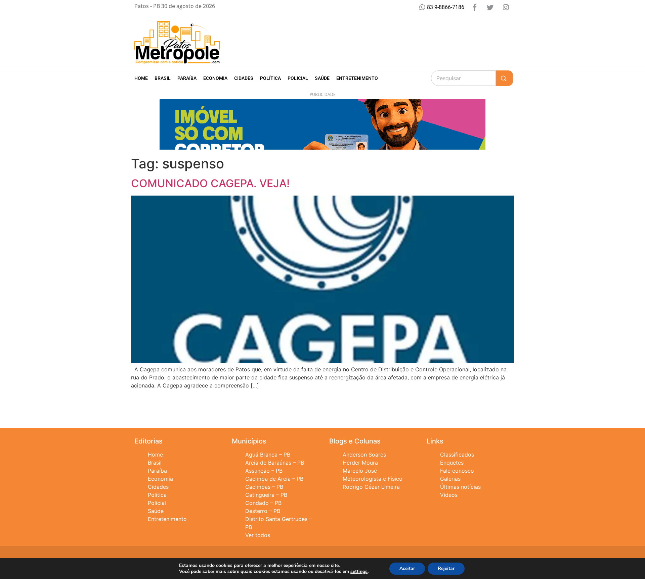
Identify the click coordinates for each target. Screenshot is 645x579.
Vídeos (449, 494)
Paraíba (187, 78)
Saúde (322, 78)
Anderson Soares (364, 454)
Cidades (243, 78)
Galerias (450, 478)
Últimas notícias (460, 486)
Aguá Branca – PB (267, 454)
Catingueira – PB (266, 494)
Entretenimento (357, 78)
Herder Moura (360, 462)
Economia (215, 78)
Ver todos (257, 535)
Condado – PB (263, 502)
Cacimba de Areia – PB (274, 478)
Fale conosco (457, 470)
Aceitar (407, 568)
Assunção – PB (264, 470)
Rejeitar (446, 568)
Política (270, 78)
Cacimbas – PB (264, 486)
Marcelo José (360, 470)
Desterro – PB (262, 511)
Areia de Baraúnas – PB (274, 462)
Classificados (457, 454)
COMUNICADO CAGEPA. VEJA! (210, 183)
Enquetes (452, 462)
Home (141, 78)
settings (359, 572)
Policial (298, 78)
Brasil (163, 78)
